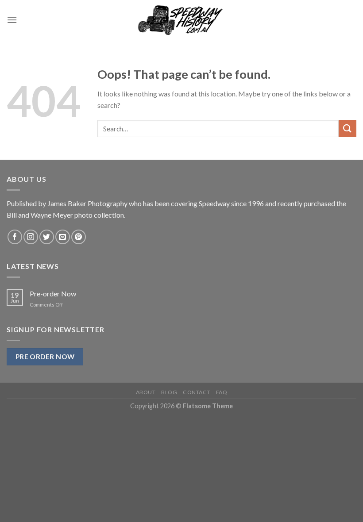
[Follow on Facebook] (15, 237)
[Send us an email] (62, 237)
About (146, 392)
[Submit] (347, 128)
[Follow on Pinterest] (78, 237)
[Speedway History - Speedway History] (181, 20)
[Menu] (12, 20)
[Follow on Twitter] (46, 237)
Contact (196, 392)
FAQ (222, 392)
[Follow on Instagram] (30, 237)
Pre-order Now (53, 293)
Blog (169, 392)
